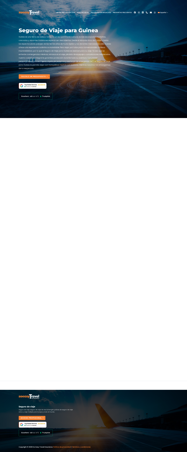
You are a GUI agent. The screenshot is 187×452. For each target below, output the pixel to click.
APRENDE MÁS (27, 187)
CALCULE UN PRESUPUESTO (33, 76)
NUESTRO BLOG (83, 12)
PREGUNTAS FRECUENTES (122, 12)
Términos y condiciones (81, 447)
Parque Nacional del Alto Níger (32, 304)
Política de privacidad (62, 447)
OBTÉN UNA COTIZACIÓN (65, 12)
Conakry (22, 270)
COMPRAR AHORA (29, 252)
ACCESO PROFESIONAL (31, 418)
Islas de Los (26, 345)
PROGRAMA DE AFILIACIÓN (101, 12)
